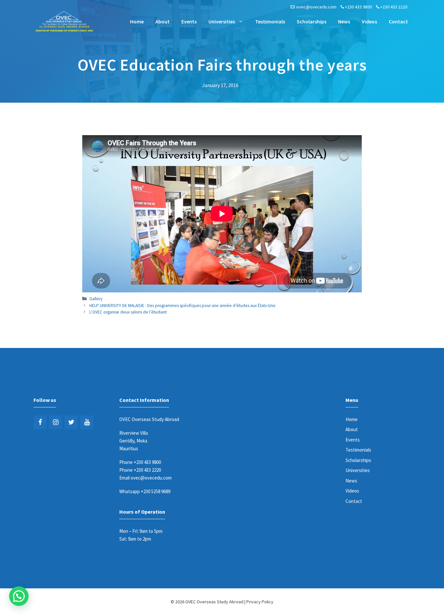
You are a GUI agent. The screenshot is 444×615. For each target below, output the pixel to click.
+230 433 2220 (393, 7)
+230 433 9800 (358, 7)
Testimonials (270, 21)
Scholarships (311, 21)
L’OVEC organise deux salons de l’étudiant (128, 312)
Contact (398, 21)
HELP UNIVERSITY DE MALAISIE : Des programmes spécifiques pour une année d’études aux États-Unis (182, 305)
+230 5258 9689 (155, 491)
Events (189, 21)
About (162, 21)
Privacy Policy (259, 602)
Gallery (95, 298)
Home (137, 21)
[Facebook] (39, 422)
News (344, 21)
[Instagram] (55, 422)
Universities (221, 21)
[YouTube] (86, 422)
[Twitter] (71, 422)
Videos (369, 21)
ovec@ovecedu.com (316, 7)
